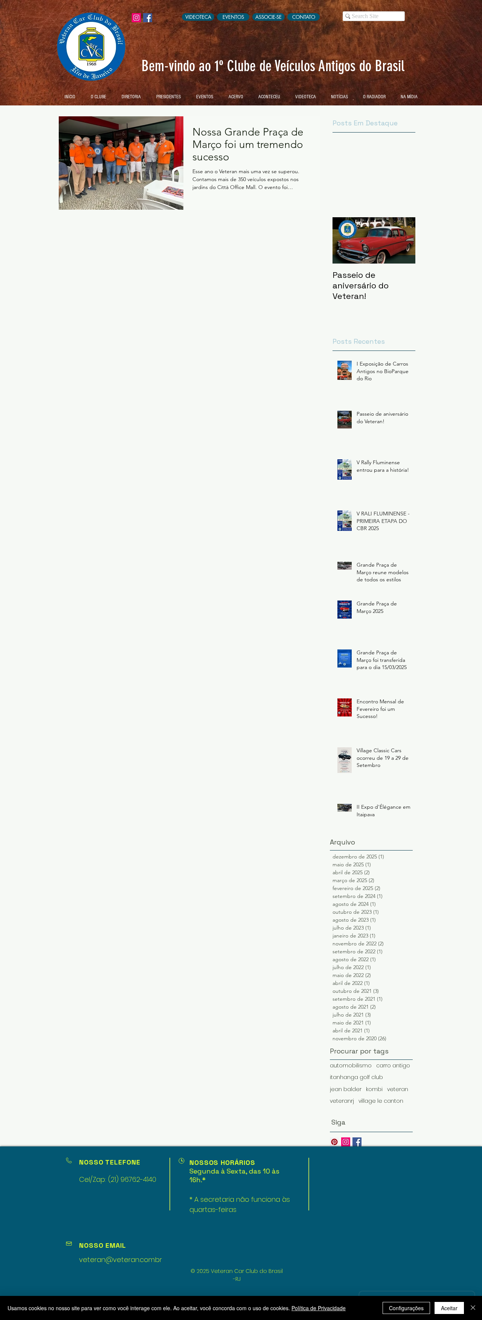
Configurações (406, 1308)
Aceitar (449, 1308)
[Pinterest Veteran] (334, 1141)
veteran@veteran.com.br (120, 1259)
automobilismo (351, 1065)
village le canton (380, 1101)
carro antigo (393, 1065)
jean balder (346, 1089)
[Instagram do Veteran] (136, 17)
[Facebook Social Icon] (147, 17)
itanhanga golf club (356, 1077)
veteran (397, 1089)
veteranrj (342, 1101)
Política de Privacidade (318, 1308)
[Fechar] (472, 1308)
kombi (374, 1089)
